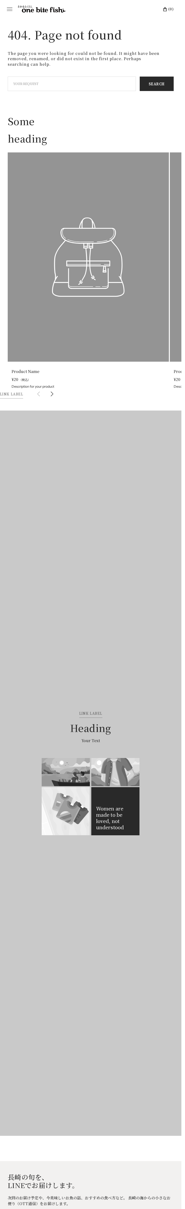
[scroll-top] (170, 1198)
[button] (52, 389)
